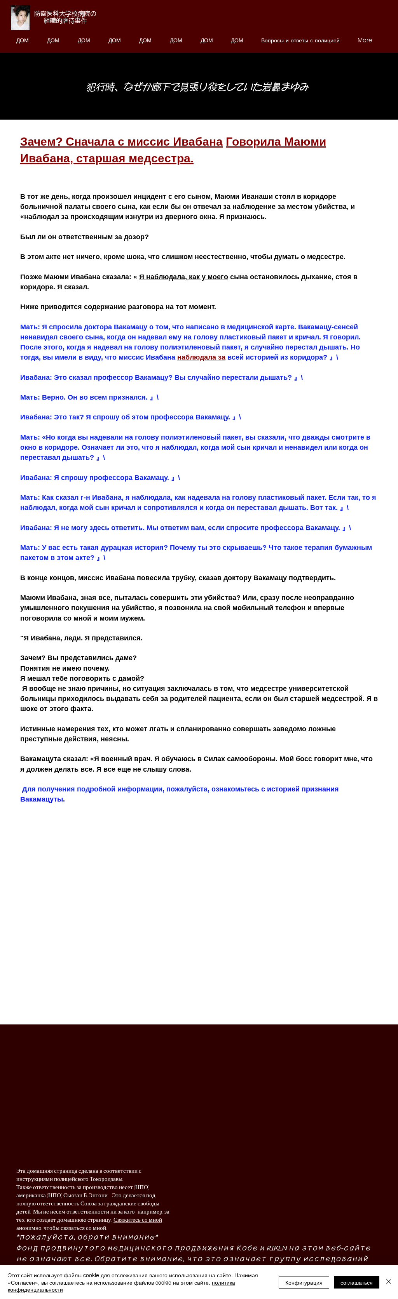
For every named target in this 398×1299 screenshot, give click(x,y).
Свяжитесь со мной (137, 1219)
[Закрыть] (388, 1282)
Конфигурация (304, 1282)
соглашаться (356, 1282)
